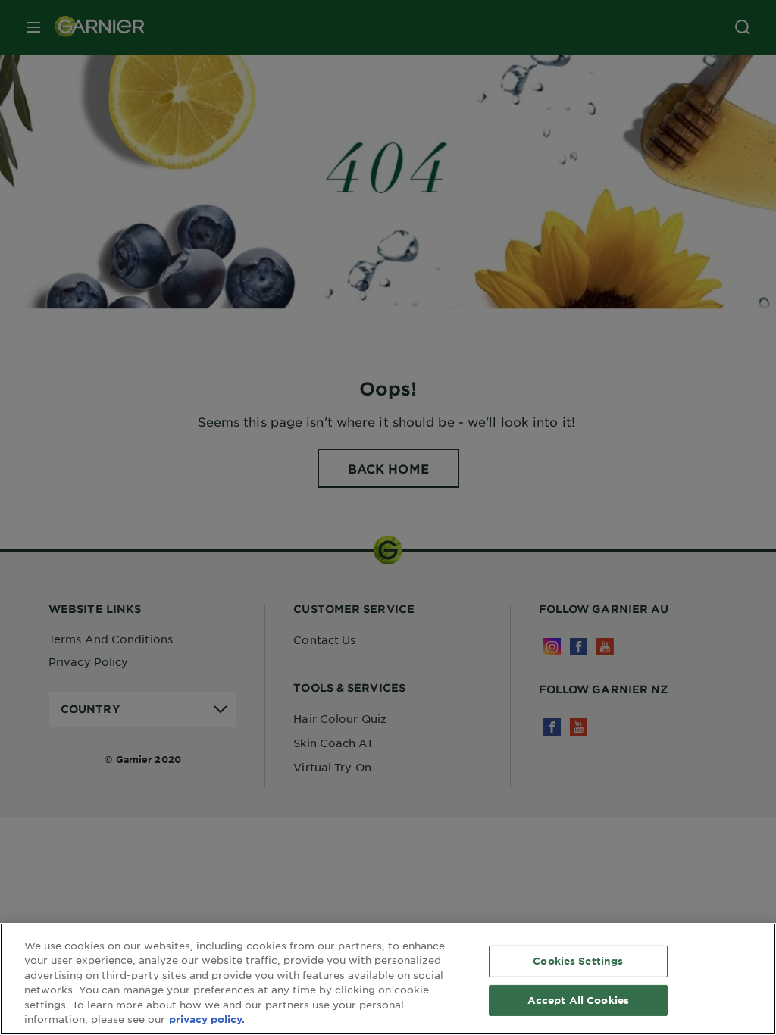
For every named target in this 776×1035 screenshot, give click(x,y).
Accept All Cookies (578, 999)
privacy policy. (207, 1019)
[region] (388, 979)
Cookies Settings (578, 961)
